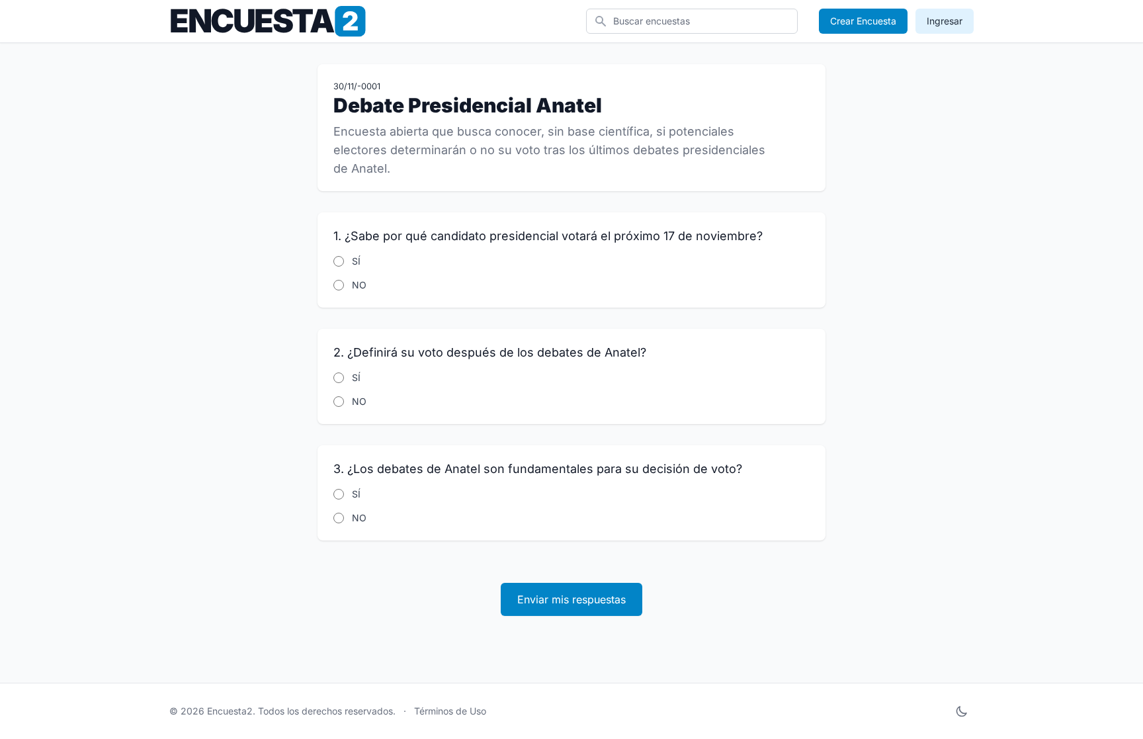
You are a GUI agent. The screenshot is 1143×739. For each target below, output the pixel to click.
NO (359, 284)
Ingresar (944, 20)
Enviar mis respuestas (571, 599)
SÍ (356, 261)
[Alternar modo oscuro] (962, 711)
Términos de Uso (450, 711)
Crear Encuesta (863, 20)
